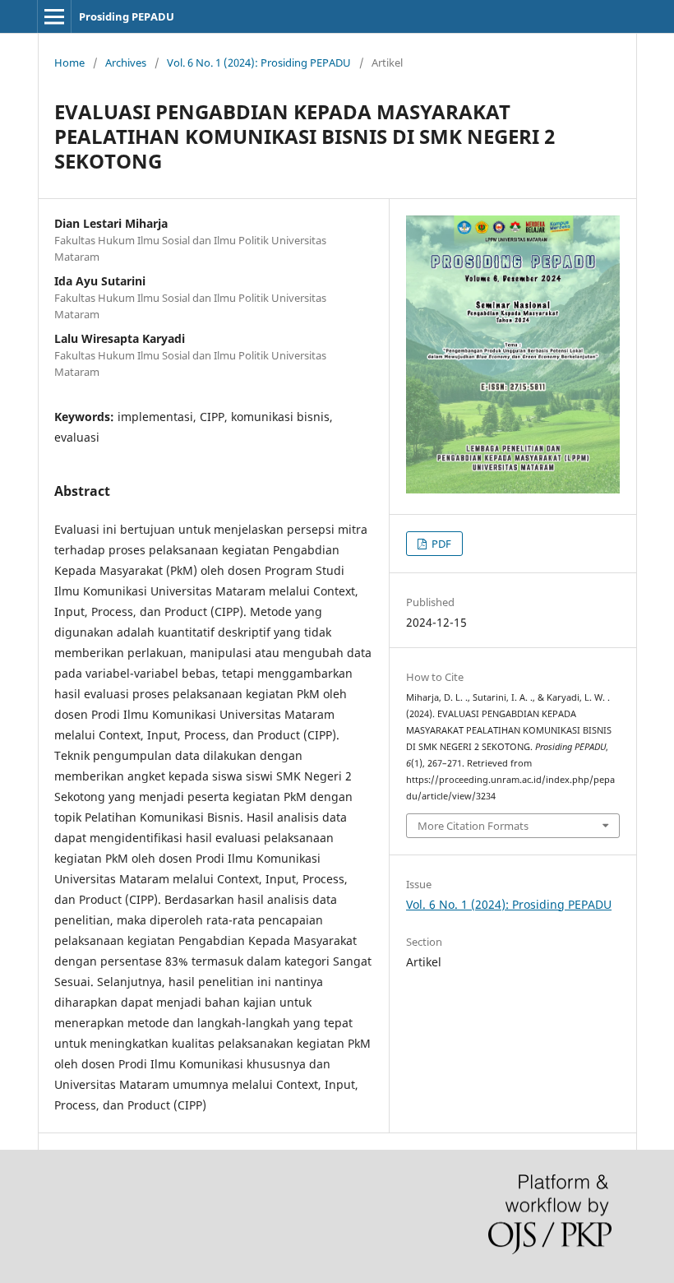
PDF (440, 543)
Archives (125, 62)
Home (69, 62)
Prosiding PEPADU (126, 16)
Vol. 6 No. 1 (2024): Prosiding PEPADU (259, 62)
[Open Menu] (54, 16)
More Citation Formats (473, 825)
